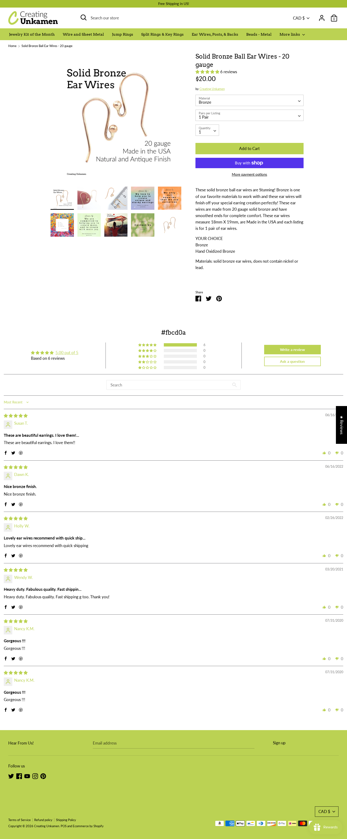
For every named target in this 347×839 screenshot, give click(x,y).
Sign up (279, 742)
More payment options (249, 174)
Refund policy (43, 820)
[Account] (321, 16)
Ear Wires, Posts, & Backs (215, 34)
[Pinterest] (43, 775)
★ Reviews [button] (341, 424)
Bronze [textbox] (205, 102)
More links (290, 34)
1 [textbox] (200, 131)
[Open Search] (83, 17)
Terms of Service (19, 820)
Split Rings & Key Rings (162, 34)
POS (64, 826)
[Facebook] (19, 775)
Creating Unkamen (212, 89)
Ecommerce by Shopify (88, 826)
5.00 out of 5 (66, 352)
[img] (16, 415)
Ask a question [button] (292, 361)
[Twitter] (11, 775)
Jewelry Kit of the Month (32, 34)
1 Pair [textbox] (204, 117)
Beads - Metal (258, 34)
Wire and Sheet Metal (83, 34)
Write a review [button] (292, 349)
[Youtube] (27, 775)
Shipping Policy (66, 820)
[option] (116, 119)
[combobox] (249, 100)
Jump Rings (122, 34)
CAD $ (299, 18)
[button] (207, 71)
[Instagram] (35, 775)
